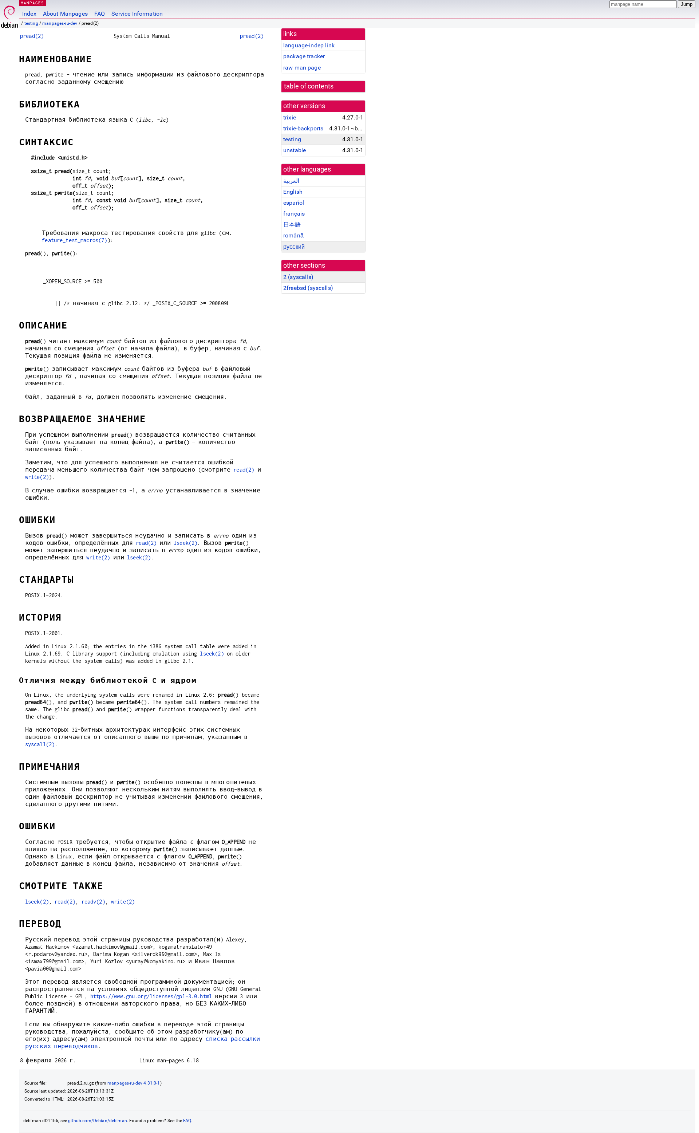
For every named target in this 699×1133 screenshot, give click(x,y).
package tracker (304, 56)
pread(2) (32, 36)
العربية (291, 180)
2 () (298, 277)
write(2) (37, 477)
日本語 (292, 224)
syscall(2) (40, 744)
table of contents (309, 86)
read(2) (243, 470)
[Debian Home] (9, 14)
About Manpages (65, 13)
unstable (294, 150)
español (293, 202)
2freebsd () (308, 287)
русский (294, 246)
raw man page (302, 67)
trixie (289, 117)
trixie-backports (303, 128)
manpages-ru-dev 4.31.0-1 (133, 1083)
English (293, 191)
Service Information (137, 13)
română (293, 235)
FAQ (99, 13)
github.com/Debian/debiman (97, 1120)
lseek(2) (185, 543)
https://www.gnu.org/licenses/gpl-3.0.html (151, 996)
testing (31, 23)
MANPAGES (32, 2)
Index (29, 13)
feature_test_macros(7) (74, 240)
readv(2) (93, 901)
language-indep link (309, 45)
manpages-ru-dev (59, 23)
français (294, 213)
